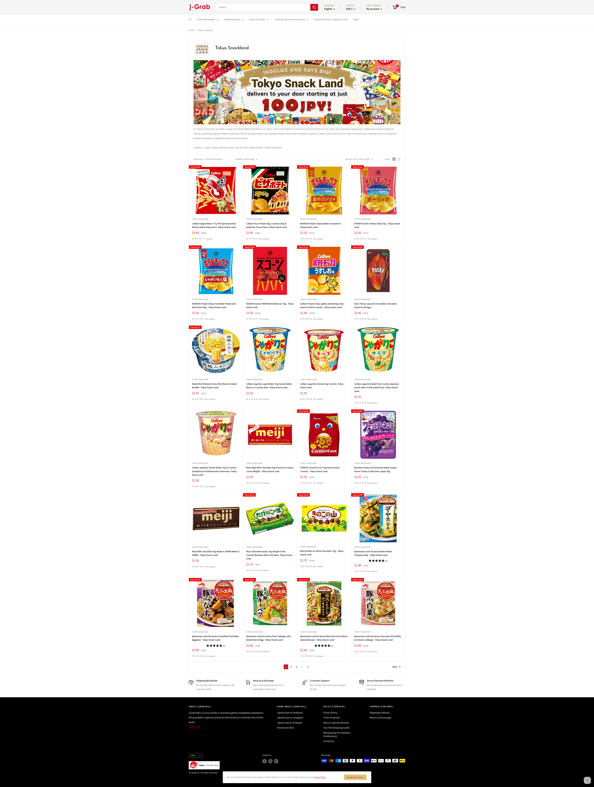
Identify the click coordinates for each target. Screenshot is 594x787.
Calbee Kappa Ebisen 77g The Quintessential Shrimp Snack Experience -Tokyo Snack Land (214, 225)
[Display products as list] (399, 159)
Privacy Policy (330, 712)
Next (394, 666)
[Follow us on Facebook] (264, 761)
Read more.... (195, 726)
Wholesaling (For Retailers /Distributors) (336, 734)
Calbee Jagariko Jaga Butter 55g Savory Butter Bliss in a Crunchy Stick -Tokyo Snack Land (269, 385)
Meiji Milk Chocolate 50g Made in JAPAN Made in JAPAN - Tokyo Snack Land (215, 553)
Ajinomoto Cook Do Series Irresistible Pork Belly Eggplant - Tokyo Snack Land (215, 638)
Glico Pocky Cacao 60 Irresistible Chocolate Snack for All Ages (375, 305)
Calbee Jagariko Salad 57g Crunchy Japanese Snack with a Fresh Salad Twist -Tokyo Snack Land (376, 387)
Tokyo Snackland (205, 30)
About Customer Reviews (336, 722)
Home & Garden (257, 19)
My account (372, 9)
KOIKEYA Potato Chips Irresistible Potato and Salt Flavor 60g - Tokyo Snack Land (214, 305)
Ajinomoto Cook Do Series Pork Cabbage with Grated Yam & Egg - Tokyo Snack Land (268, 638)
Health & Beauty (232, 19)
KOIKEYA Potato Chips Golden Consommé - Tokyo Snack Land (321, 225)
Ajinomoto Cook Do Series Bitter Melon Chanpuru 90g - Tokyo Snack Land (373, 553)
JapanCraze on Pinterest (289, 722)
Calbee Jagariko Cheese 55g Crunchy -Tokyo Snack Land (322, 385)
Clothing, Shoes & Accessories (289, 19)
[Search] (314, 7)
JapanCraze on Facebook (290, 712)
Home (191, 30)
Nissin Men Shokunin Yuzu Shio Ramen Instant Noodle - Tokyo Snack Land (214, 385)
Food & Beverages (206, 19)
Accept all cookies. (355, 777)
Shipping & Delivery (380, 712)
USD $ (193, 755)
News (356, 19)
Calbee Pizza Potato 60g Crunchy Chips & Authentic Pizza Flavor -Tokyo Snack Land (266, 225)
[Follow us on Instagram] (270, 761)
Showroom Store (285, 727)
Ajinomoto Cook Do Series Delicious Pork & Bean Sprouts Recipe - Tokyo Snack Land (323, 638)
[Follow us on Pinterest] (276, 761)
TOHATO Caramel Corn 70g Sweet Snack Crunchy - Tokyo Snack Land (320, 469)
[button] (378, 560)
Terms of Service (331, 717)
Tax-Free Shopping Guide (336, 727)
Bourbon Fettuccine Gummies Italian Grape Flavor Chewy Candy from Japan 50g (375, 469)
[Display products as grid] (394, 159)
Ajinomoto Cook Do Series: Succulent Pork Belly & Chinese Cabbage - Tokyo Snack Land (377, 638)
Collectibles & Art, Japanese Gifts (331, 19)
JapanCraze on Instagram (290, 717)
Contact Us (328, 741)
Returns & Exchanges (380, 717)
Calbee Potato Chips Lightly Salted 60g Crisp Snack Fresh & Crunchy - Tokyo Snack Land (322, 305)
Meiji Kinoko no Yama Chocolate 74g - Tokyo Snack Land (321, 552)
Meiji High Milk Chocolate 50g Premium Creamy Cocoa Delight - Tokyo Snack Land (269, 469)
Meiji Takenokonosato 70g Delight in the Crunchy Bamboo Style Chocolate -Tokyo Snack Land (269, 555)
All (190, 19)
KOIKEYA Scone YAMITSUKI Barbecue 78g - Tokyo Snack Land (270, 305)
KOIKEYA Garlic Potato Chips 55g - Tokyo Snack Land (377, 225)
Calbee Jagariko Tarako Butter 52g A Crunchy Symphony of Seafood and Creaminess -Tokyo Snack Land (214, 471)
